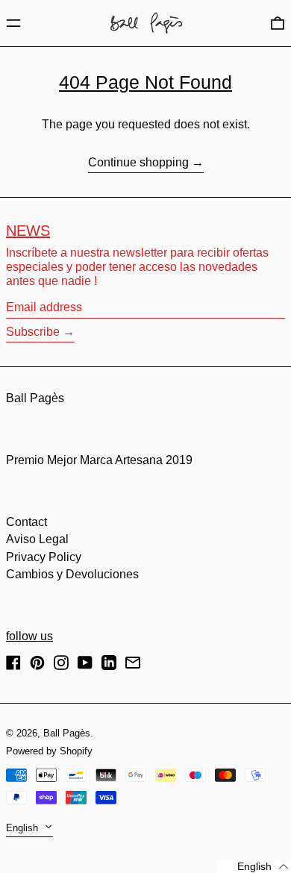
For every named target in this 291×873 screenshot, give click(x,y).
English (23, 827)
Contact (26, 522)
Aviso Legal (37, 539)
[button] (277, 23)
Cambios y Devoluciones (72, 574)
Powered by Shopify (49, 751)
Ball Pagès (35, 398)
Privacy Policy (43, 557)
